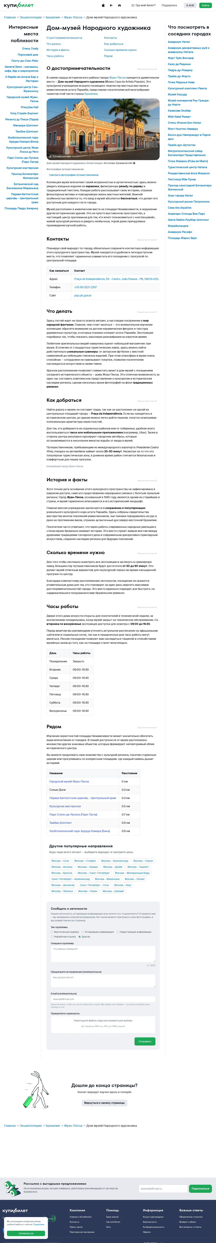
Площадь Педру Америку (21, 208)
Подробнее (38, 1224)
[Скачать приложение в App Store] (103, 5)
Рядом (108, 56)
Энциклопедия (31, 17)
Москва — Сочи (60, 860)
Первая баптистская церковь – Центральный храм (22, 198)
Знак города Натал (180, 195)
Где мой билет (113, 1222)
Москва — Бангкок (61, 872)
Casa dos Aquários (179, 207)
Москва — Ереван (88, 866)
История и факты (58, 50)
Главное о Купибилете (80, 1217)
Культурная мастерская (22, 168)
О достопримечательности (64, 38)
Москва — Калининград (114, 860)
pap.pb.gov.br (83, 295)
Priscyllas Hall (29, 107)
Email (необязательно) (64, 993)
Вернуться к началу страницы (104, 1103)
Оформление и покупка (190, 1217)
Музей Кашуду (177, 94)
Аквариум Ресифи (180, 232)
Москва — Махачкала (107, 879)
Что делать (54, 44)
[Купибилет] (19, 5)
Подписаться (200, 1188)
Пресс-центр (76, 1227)
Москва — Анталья (61, 866)
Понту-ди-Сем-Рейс (24, 61)
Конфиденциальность (153, 1227)
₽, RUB (190, 5)
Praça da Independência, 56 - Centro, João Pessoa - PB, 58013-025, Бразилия (123, 279)
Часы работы (55, 56)
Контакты (110, 38)
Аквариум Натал (179, 42)
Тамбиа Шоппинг (27, 131)
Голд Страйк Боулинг (24, 113)
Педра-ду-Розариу (180, 70)
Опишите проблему (62, 943)
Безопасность (150, 1222)
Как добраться (113, 44)
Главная (10, 17)
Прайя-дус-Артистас (182, 145)
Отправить (145, 1041)
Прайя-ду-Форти (179, 76)
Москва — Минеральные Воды (132, 872)
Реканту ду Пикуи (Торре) (21, 119)
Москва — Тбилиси (62, 891)
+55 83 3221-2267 (85, 287)
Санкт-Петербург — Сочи (94, 885)
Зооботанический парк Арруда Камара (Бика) (79, 831)
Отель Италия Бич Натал (184, 123)
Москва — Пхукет (143, 860)
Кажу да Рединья (179, 64)
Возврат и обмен (187, 1222)
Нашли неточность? (147, 69)
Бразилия (53, 17)
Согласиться (26, 1233)
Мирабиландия (178, 226)
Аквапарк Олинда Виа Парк (186, 214)
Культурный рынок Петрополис (189, 201)
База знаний (112, 1217)
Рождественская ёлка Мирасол (189, 173)
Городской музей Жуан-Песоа (69, 781)
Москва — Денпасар (63, 885)
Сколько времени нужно (120, 50)
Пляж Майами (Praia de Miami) (188, 161)
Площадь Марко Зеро (182, 238)
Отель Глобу (30, 48)
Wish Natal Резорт (179, 116)
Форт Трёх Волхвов (181, 58)
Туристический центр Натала (187, 167)
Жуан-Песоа (73, 17)
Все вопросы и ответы (190, 1227)
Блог (108, 1227)
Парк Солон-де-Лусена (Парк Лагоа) (73, 814)
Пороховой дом (28, 54)
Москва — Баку (122, 885)
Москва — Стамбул (85, 860)
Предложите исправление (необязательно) (76, 971)
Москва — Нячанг (135, 879)
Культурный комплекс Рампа (187, 88)
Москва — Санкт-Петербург (94, 872)
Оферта (147, 1232)
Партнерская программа (82, 1232)
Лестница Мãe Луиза (182, 179)
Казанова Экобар (179, 110)
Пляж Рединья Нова (181, 82)
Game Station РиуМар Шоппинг (188, 220)
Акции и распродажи (153, 1217)
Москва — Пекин (87, 891)
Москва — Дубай (112, 866)
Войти (205, 5)
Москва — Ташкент (138, 866)
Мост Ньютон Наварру (183, 129)
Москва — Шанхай (113, 891)
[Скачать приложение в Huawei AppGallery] (119, 5)
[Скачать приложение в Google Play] (111, 5)
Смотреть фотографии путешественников (73, 174)
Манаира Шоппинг (25, 125)
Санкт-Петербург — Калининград (70, 879)
